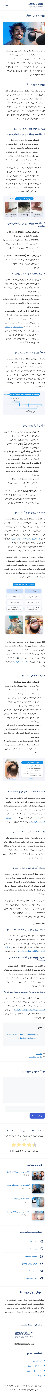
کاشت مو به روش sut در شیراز (18, 1212)
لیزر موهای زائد (31, 1278)
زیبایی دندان (32, 1271)
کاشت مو (39, 1054)
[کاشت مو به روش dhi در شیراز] (38, 1178)
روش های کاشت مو (35, 1057)
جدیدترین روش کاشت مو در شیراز (26, 538)
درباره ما (39, 1375)
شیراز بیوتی (37, 1360)
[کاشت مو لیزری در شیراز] (38, 1204)
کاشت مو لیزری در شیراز (21, 1198)
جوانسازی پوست (31, 1256)
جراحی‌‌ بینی (33, 1249)
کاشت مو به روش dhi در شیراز (18, 1172)
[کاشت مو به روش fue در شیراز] (38, 1191)
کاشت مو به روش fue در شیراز (18, 1185)
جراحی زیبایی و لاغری (29, 1263)
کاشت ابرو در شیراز (34, 1370)
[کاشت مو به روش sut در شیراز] (38, 1217)
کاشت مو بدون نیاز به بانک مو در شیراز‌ (29, 1009)
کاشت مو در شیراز (20, 661)
